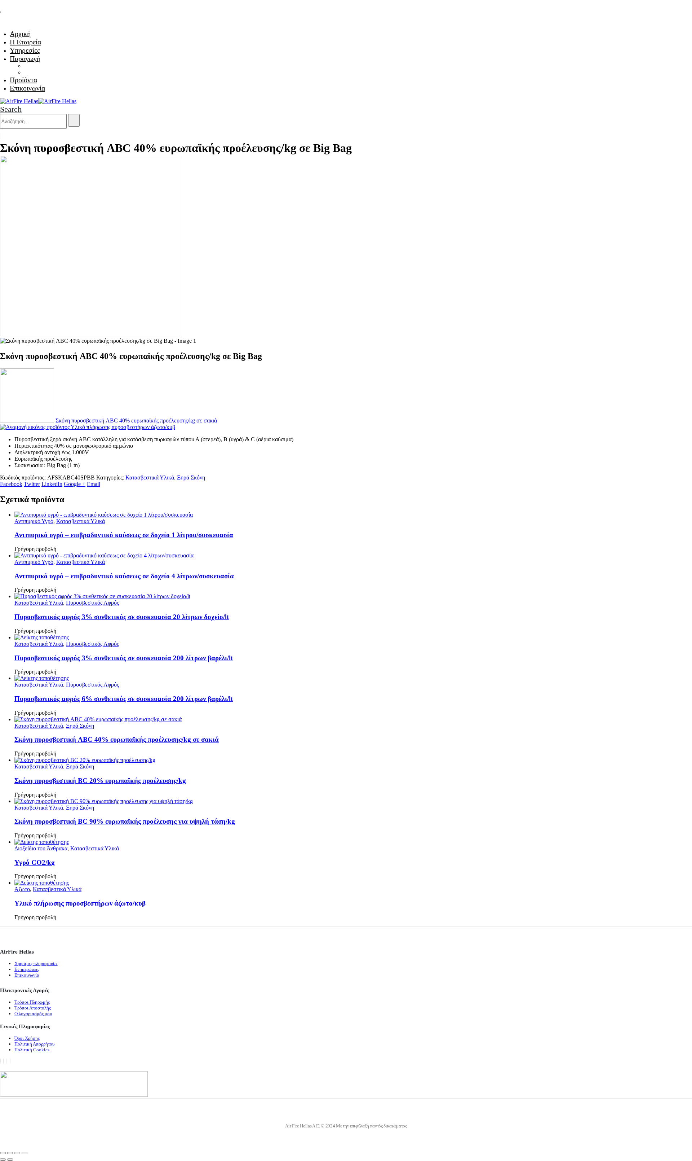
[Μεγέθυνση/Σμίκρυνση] (3, 1153)
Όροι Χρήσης (27, 1038)
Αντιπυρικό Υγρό (33, 521)
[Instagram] (6, 1061)
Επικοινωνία (27, 88)
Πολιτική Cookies (31, 1049)
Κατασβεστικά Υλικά (149, 477)
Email (93, 484)
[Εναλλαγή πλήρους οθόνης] (10, 1153)
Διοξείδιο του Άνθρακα (40, 848)
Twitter (32, 484)
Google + (74, 484)
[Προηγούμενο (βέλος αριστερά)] (3, 1159)
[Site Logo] (38, 101)
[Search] (74, 120)
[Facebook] (0, 1061)
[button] (11, 109)
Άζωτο (22, 889)
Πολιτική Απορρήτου (34, 1044)
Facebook (11, 484)
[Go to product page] (353, 515)
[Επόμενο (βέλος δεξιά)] (10, 1159)
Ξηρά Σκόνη (191, 477)
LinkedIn (51, 484)
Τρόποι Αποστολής (32, 1008)
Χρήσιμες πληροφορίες (36, 963)
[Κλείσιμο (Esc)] (24, 1153)
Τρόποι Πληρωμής (32, 1002)
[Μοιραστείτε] (17, 1153)
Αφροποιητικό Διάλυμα (51, 72)
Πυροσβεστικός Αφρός (92, 603)
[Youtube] (3, 1061)
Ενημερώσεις (26, 969)
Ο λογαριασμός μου (33, 1013)
